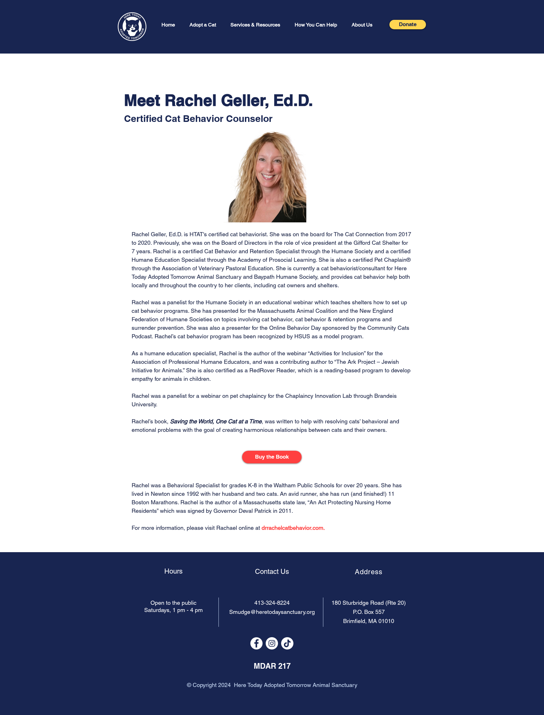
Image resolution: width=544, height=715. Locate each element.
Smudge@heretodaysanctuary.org (272, 612)
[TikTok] (287, 643)
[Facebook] (256, 643)
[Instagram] (272, 643)
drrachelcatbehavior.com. (293, 527)
